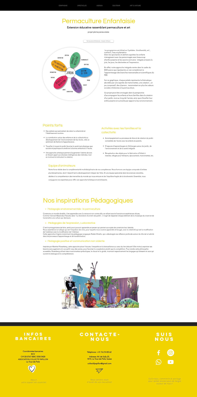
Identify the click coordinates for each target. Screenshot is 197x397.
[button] (32, 369)
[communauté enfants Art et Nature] (158, 362)
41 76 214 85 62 (104, 352)
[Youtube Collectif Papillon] (170, 362)
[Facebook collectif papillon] (158, 352)
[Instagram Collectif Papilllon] (170, 352)
